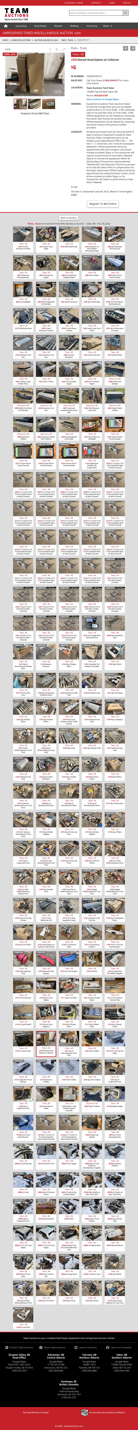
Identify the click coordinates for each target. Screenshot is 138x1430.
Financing (92, 25)
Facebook (26, 113)
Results (58, 25)
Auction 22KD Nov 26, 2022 (46, 40)
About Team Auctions (55, 1347)
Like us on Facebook (121, 1347)
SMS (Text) (44, 113)
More (106, 25)
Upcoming (20, 25)
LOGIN (112, 2)
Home (5, 40)
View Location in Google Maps (103, 99)
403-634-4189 (101, 95)
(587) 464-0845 (56, 1370)
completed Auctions (21, 40)
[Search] (126, 13)
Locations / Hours (73, 2)
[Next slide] (61, 76)
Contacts (96, 2)
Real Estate (40, 25)
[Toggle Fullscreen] (50, 49)
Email (35, 113)
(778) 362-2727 (69, 1397)
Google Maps (19, 1361)
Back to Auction (69, 217)
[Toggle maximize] (63, 49)
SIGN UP (127, 2)
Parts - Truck (67, 40)
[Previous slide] (8, 76)
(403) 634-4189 (121, 1370)
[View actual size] (57, 49)
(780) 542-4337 (19, 1370)
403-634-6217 (112, 80)
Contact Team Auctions (21, 1347)
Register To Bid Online (102, 204)
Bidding (74, 25)
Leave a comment (88, 1347)
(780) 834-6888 (89, 1370)
